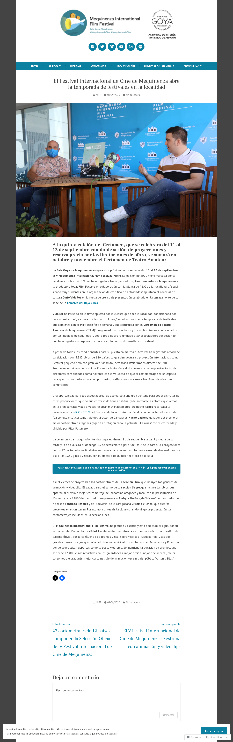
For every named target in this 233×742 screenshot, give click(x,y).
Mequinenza (191, 65)
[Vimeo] (112, 47)
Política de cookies (106, 733)
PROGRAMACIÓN (125, 65)
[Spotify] (140, 47)
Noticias (75, 65)
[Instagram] (131, 47)
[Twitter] (102, 47)
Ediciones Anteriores (158, 65)
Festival (52, 65)
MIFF (98, 94)
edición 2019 (81, 412)
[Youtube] (121, 47)
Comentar (168, 714)
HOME (34, 65)
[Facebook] (93, 47)
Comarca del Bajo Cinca (82, 303)
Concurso (97, 65)
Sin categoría (133, 94)
